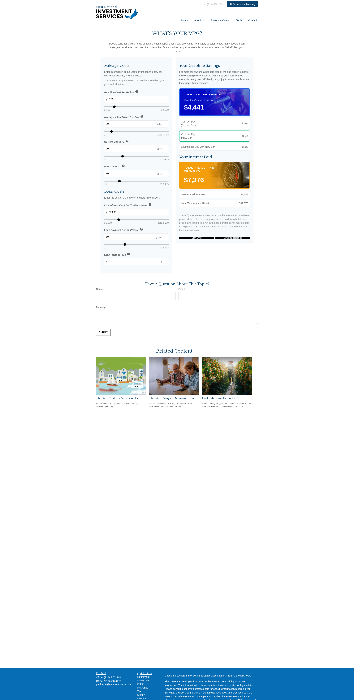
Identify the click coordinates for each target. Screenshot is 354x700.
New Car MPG (114, 166)
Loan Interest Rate (117, 254)
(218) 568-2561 (215, 4)
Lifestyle (141, 698)
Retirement (143, 677)
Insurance (142, 687)
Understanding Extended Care (222, 398)
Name (99, 289)
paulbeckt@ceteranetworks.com (114, 684)
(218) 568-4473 (112, 681)
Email (181, 289)
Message (101, 307)
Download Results (233, 238)
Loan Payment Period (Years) (123, 230)
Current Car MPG (116, 141)
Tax (139, 691)
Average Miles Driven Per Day (124, 117)
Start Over (196, 238)
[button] (184, 20)
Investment (143, 680)
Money (141, 695)
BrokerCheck (243, 675)
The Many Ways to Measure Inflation (174, 398)
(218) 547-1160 (112, 677)
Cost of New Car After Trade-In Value (128, 205)
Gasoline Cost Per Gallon (121, 92)
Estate (140, 684)
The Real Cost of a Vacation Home (119, 398)
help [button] (136, 91)
